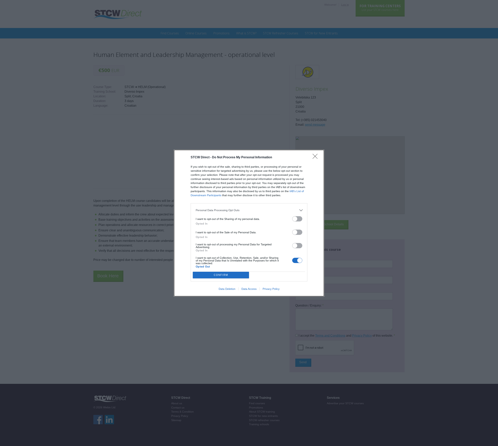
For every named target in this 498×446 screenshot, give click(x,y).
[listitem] (249, 210)
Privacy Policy (271, 288)
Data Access (249, 288)
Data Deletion (227, 288)
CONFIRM (221, 275)
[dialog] (249, 223)
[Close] (316, 157)
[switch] (297, 218)
